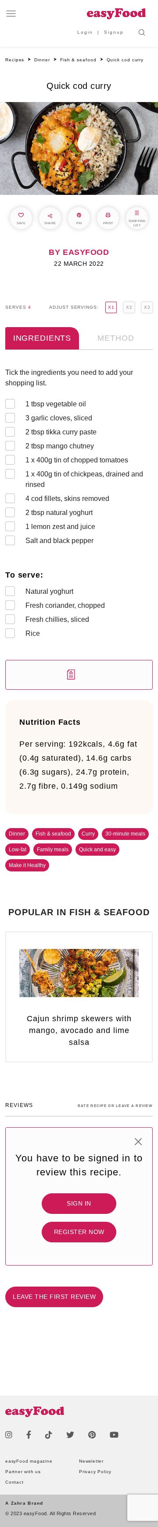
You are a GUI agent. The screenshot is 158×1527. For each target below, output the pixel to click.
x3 (147, 307)
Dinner (17, 834)
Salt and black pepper (59, 540)
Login (85, 32)
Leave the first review (54, 1296)
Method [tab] (115, 338)
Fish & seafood (53, 834)
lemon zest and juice (60, 526)
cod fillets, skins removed (67, 498)
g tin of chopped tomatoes (76, 460)
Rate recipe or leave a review (115, 1106)
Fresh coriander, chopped (65, 605)
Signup (114, 32)
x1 (111, 307)
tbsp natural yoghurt (59, 512)
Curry (88, 834)
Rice (32, 633)
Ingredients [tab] (42, 338)
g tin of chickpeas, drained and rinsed (84, 479)
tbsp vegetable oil (55, 404)
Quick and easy (97, 849)
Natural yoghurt (49, 591)
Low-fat (17, 849)
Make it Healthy (27, 865)
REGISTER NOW (79, 1231)
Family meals (52, 849)
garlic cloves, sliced (58, 418)
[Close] (138, 1141)
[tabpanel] (79, 528)
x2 (129, 307)
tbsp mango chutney (59, 446)
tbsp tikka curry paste (61, 432)
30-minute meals (125, 834)
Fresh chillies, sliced (57, 619)
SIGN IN (79, 1203)
